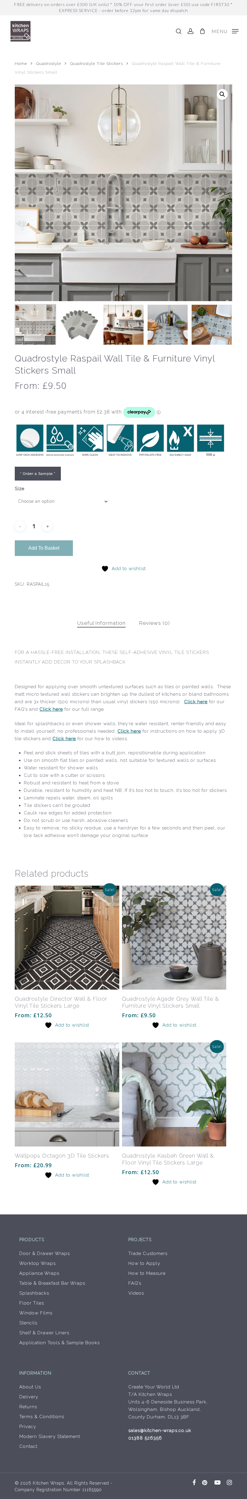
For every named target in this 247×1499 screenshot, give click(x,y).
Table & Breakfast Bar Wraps (52, 1283)
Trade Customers (147, 1253)
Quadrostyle (48, 63)
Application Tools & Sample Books (59, 1342)
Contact (28, 1446)
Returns (28, 1406)
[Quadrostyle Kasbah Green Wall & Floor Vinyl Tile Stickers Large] (174, 1094)
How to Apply (144, 1263)
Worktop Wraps (37, 1263)
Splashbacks (34, 1293)
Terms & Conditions (41, 1416)
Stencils (28, 1323)
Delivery (28, 1397)
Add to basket (43, 548)
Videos (136, 1293)
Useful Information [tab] (101, 623)
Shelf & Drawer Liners (44, 1333)
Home (21, 63)
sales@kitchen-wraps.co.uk (159, 1430)
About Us (30, 1387)
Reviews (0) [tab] (154, 623)
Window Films (35, 1313)
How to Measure (147, 1273)
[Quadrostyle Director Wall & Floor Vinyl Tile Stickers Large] (67, 938)
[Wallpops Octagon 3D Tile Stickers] (67, 1094)
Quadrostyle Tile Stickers (96, 63)
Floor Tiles (31, 1303)
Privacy (27, 1426)
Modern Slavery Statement (49, 1436)
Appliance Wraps (39, 1273)
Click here (196, 701)
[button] (225, 31)
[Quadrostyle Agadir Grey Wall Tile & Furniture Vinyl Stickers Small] (174, 938)
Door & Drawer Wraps (44, 1253)
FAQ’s (134, 1283)
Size (19, 488)
